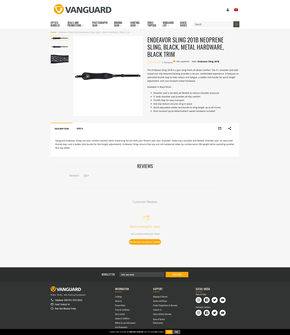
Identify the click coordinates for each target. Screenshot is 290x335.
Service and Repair (160, 300)
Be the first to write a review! (145, 241)
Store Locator (120, 314)
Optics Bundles (55, 24)
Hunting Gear (135, 24)
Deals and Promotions (75, 24)
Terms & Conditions (122, 309)
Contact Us (65, 304)
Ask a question (183, 61)
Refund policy (158, 322)
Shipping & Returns (160, 296)
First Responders (121, 327)
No (176, 332)
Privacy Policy (120, 305)
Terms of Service (159, 319)
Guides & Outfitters (122, 318)
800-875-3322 (70, 300)
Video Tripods (151, 24)
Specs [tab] (80, 128)
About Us (118, 300)
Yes (169, 332)
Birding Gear (118, 24)
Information (122, 289)
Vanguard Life (168, 24)
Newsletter (108, 274)
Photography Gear (100, 24)
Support (158, 289)
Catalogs (118, 296)
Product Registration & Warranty (165, 305)
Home (53, 32)
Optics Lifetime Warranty (162, 314)
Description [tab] (62, 128)
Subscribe (177, 274)
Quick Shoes (183, 24)
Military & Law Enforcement (125, 322)
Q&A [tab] (86, 175)
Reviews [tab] (74, 175)
